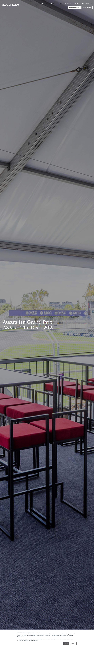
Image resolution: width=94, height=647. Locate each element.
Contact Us (87, 7)
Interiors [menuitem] (42, 3)
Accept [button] (66, 643)
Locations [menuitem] (86, 3)
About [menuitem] (76, 3)
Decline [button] (73, 643)
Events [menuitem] (52, 3)
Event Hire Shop (74, 7)
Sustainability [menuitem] (64, 3)
